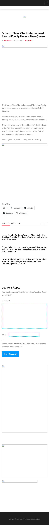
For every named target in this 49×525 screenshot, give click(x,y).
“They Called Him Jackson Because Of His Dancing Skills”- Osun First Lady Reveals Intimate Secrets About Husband (24, 249)
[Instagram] (9, 3)
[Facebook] (6, 3)
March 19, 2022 (18, 40)
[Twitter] (3, 3)
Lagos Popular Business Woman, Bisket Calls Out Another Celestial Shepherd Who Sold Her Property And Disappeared (24, 237)
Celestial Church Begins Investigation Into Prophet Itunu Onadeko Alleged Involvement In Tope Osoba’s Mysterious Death (24, 261)
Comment (6, 300)
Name (5, 334)
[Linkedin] (12, 3)
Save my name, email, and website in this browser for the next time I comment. (24, 345)
